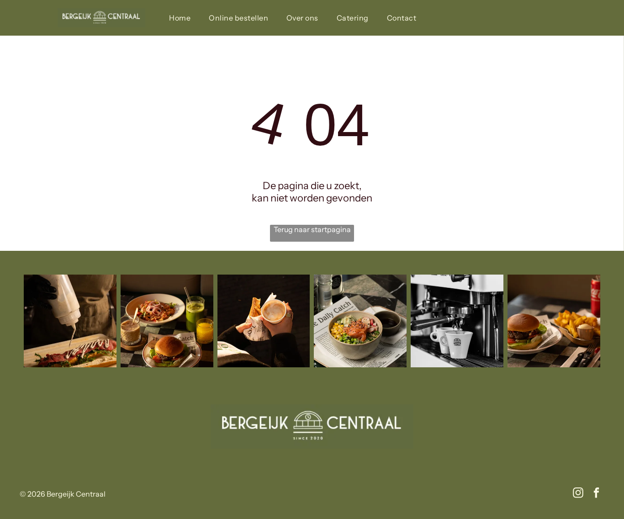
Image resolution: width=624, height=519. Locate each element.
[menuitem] (180, 18)
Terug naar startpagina (312, 229)
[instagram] (578, 494)
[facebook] (596, 494)
